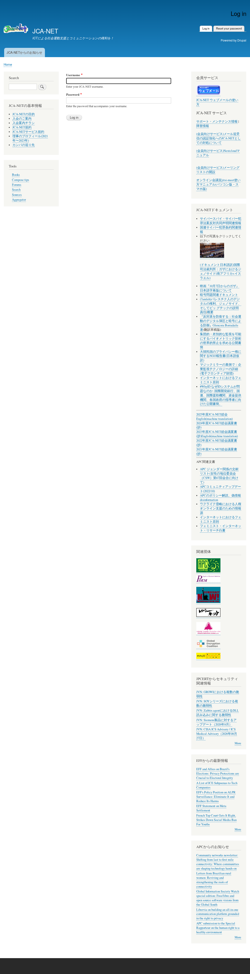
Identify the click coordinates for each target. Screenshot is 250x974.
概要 (210, 312)
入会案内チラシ (23, 123)
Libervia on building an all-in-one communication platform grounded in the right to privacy (217, 914)
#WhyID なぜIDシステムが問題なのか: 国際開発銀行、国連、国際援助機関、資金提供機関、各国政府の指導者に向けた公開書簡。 (220, 395)
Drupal (241, 40)
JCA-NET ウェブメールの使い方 (217, 102)
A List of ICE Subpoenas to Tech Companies (216, 785)
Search (16, 189)
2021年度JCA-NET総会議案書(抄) (216, 451)
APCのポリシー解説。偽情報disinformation (220, 497)
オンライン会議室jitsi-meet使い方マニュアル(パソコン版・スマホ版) (218, 184)
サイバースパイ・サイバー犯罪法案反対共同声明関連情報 (220, 221)
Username (73, 75)
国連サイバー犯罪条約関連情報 (220, 229)
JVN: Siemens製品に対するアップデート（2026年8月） (216, 722)
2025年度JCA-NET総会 (212, 414)
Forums (16, 185)
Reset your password (229, 28)
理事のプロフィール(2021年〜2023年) (30, 138)
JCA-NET (45, 30)
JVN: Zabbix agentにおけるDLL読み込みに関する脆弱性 (217, 712)
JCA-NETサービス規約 (28, 132)
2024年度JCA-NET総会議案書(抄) (216, 425)
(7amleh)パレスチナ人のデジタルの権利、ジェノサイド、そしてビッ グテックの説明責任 (220, 305)
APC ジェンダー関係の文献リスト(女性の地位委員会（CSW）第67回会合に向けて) (219, 475)
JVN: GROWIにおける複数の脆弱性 (217, 694)
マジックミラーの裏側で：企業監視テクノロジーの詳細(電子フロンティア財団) (220, 369)
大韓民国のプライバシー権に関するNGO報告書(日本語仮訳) (220, 356)
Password (72, 94)
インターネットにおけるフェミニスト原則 (220, 380)
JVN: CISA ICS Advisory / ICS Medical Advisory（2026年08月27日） (216, 733)
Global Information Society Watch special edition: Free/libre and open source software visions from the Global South (217, 898)
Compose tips (20, 180)
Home (8, 64)
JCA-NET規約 (21, 127)
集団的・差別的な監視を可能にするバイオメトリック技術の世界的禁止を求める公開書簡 (220, 340)
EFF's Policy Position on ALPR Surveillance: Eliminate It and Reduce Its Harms (216, 796)
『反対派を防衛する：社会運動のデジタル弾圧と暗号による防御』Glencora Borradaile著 (220, 323)
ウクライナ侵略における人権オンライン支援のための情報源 (220, 508)
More (238, 743)
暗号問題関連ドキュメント (219, 295)
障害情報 (202, 126)
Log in (207, 28)
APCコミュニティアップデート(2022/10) (220, 489)
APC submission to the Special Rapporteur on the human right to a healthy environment (218, 927)
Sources (17, 195)
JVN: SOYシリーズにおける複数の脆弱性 (217, 703)
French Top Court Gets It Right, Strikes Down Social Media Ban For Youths (216, 819)
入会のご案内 (21, 118)
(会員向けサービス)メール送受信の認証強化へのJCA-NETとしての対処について (218, 138)
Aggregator (19, 199)
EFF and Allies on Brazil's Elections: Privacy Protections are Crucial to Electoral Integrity (217, 773)
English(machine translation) (214, 419)
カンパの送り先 (23, 145)
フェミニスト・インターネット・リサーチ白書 (220, 528)
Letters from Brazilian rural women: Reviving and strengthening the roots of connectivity (213, 880)
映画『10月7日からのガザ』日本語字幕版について (219, 288)
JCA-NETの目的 (23, 114)
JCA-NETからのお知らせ (24, 52)
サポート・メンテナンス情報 (217, 121)
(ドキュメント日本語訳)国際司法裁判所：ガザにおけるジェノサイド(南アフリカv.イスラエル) (220, 271)
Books (16, 175)
